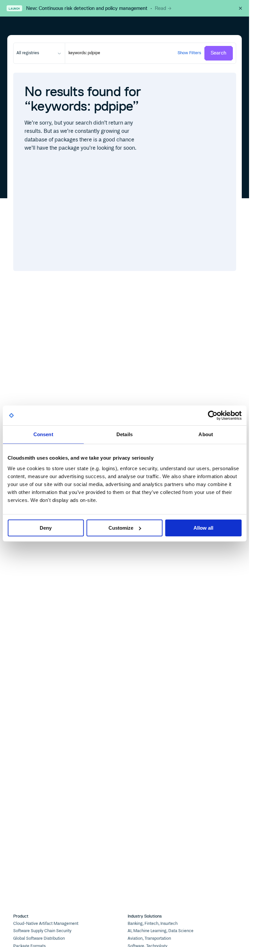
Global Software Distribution (39, 938)
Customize (120, 528)
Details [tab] (124, 434)
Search (218, 53)
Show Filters (189, 52)
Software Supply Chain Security (42, 930)
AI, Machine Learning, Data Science (160, 930)
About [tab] (205, 434)
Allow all (203, 528)
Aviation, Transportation (149, 938)
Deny (46, 528)
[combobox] (39, 53)
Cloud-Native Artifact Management (45, 923)
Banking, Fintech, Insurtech (153, 923)
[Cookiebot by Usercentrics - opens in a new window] (212, 415)
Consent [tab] (43, 434)
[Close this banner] (240, 8)
